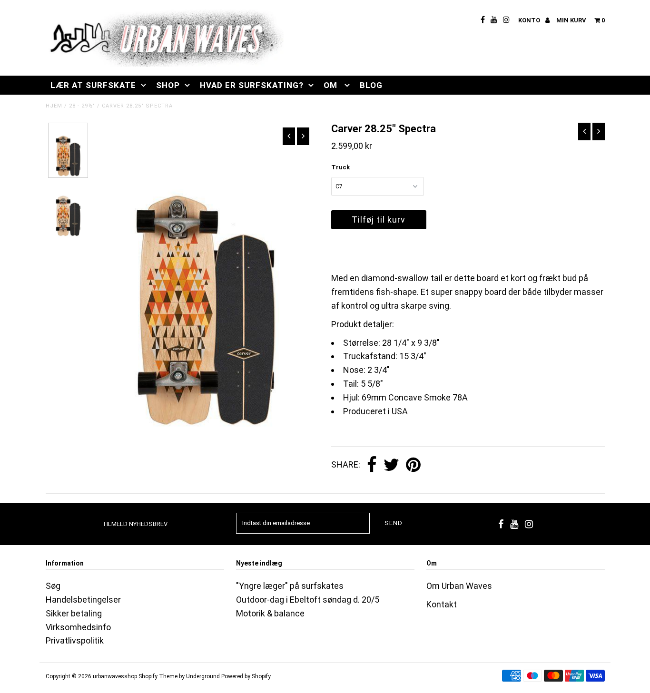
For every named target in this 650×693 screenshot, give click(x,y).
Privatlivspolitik (75, 640)
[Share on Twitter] (391, 465)
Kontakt (441, 604)
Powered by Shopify (246, 676)
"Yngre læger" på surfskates (290, 586)
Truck (340, 167)
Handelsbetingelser (83, 600)
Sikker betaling (74, 613)
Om (332, 85)
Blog (371, 85)
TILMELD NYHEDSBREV (134, 523)
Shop (168, 85)
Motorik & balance (270, 613)
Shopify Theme (157, 676)
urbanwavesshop (115, 676)
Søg (53, 586)
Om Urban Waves (459, 586)
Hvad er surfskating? (252, 85)
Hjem (54, 106)
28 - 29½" (82, 106)
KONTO (530, 20)
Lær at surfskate (93, 85)
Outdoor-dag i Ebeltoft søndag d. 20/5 (307, 600)
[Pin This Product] (413, 465)
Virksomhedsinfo (78, 627)
